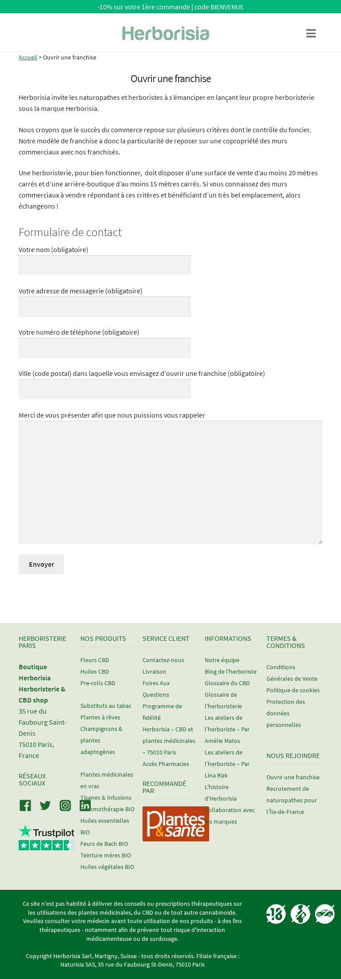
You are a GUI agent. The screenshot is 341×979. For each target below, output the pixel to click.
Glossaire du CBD (227, 683)
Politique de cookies (293, 690)
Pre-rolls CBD (97, 683)
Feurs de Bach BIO (104, 844)
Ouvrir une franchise (293, 777)
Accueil (28, 57)
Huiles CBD (94, 671)
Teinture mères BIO (105, 855)
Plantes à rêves (100, 717)
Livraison (155, 671)
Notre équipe (222, 660)
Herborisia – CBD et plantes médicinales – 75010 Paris (169, 740)
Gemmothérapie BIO (107, 809)
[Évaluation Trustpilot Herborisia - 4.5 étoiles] (46, 845)
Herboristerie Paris (42, 642)
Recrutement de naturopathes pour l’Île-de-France (291, 800)
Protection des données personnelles (285, 713)
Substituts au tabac (105, 706)
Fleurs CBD (94, 660)
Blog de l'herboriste (231, 671)
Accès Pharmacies (166, 764)
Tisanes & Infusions (105, 797)
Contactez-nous (163, 660)
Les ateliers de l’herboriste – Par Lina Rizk (227, 763)
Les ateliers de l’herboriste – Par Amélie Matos (227, 729)
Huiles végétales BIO (107, 867)
